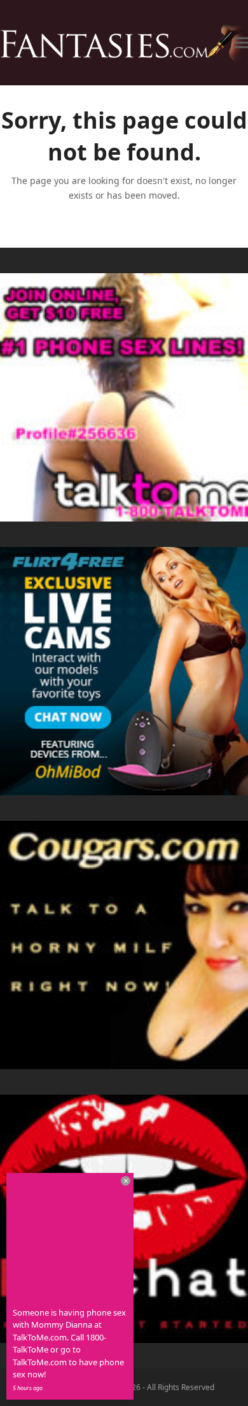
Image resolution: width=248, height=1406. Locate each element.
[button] (241, 43)
